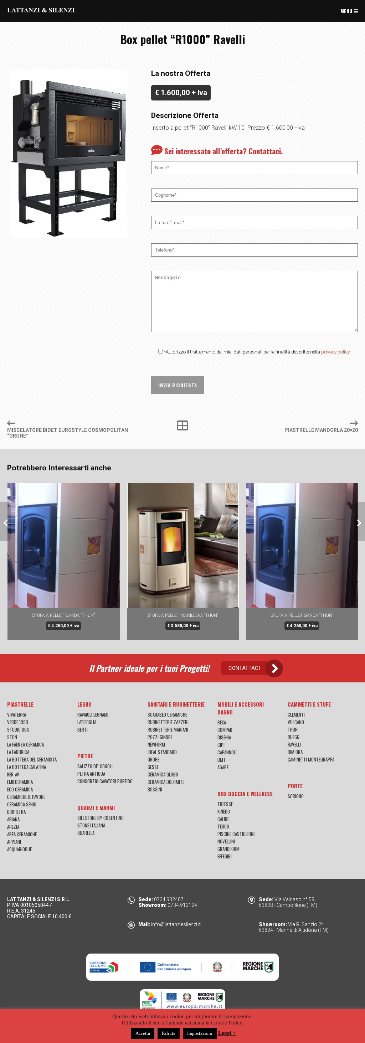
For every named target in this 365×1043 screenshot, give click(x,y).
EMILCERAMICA (20, 781)
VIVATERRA (16, 714)
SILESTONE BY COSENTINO (100, 817)
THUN (293, 729)
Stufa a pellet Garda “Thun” (182, 615)
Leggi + (227, 1033)
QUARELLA (85, 832)
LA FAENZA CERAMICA (25, 744)
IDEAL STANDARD (162, 751)
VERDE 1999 (17, 722)
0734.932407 (169, 899)
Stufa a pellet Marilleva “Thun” (63, 615)
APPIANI (14, 841)
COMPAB (224, 729)
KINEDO (223, 811)
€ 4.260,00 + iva (182, 625)
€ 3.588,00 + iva (63, 625)
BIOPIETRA (16, 811)
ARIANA (13, 819)
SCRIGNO (296, 796)
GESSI (153, 766)
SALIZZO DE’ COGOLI (95, 766)
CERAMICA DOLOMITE (166, 781)
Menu (347, 11)
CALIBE (223, 818)
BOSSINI (155, 789)
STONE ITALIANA (91, 825)
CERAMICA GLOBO (163, 774)
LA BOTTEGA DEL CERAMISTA (32, 759)
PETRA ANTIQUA (91, 773)
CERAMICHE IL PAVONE (26, 796)
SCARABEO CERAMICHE (167, 714)
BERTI (82, 729)
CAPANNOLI (227, 752)
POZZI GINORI (160, 736)
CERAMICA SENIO (21, 804)
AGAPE (222, 767)
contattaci (244, 668)
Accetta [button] (142, 1033)
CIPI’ (221, 744)
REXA (221, 722)
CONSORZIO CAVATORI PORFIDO (105, 781)
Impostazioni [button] (199, 1033)
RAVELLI (294, 744)
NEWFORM (156, 744)
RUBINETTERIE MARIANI (168, 729)
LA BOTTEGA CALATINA (26, 766)
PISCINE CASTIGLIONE (236, 833)
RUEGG (293, 736)
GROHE (153, 759)
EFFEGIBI (224, 856)
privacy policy (335, 352)
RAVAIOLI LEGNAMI (92, 714)
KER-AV (13, 774)
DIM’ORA (295, 751)
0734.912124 (182, 905)
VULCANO (296, 722)
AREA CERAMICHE (22, 834)
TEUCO (223, 826)
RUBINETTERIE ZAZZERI (168, 722)
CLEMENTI (296, 714)
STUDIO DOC (18, 729)
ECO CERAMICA (20, 789)
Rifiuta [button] (168, 1033)
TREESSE (225, 803)
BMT (221, 759)
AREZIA (13, 826)
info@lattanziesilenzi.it (176, 924)
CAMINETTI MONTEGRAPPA (311, 759)
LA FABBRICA (18, 751)
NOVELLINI (226, 841)
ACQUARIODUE (19, 849)
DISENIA (224, 737)
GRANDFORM (228, 848)
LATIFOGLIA (86, 722)
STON (12, 736)
